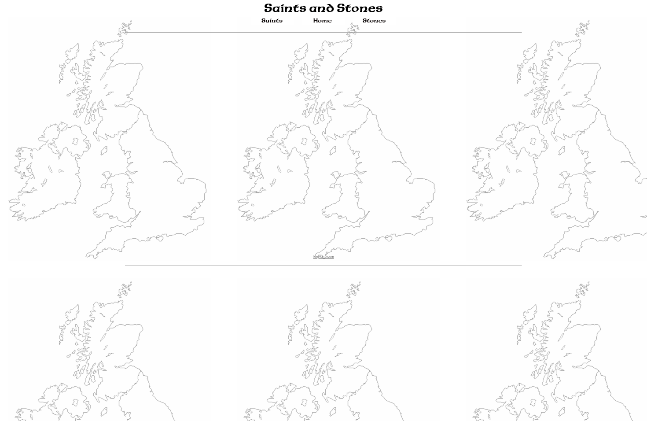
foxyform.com (323, 257)
